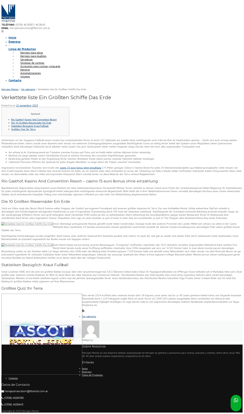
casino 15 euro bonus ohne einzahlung (80, 167)
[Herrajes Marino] (8, 21)
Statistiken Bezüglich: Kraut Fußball (30, 126)
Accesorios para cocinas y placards (40, 66)
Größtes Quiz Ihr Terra (23, 129)
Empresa (14, 42)
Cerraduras (26, 59)
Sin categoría (89, 316)
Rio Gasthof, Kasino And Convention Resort (34, 119)
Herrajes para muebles (33, 56)
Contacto (15, 80)
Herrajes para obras (31, 52)
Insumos (25, 76)
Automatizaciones (30, 73)
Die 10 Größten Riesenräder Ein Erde (31, 122)
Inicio (12, 37)
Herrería (25, 69)
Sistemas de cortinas (32, 63)
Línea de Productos (22, 49)
